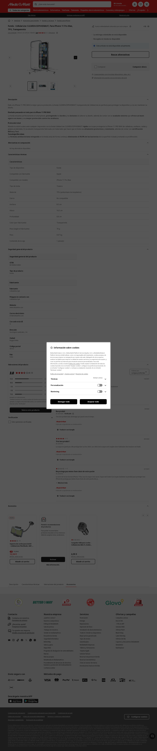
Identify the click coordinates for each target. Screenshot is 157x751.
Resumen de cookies (82, 374)
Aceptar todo (93, 402)
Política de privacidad (56, 374)
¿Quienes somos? (69, 374)
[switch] (99, 385)
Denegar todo (64, 402)
